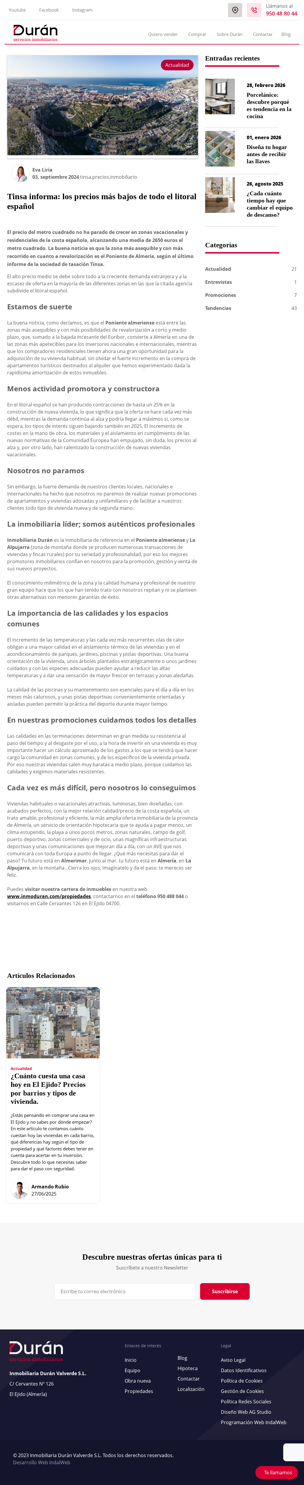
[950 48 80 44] (254, 10)
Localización (191, 1389)
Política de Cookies (242, 1381)
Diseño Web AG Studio (246, 1412)
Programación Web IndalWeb (253, 1422)
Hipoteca (188, 1368)
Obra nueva (138, 1381)
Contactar (263, 34)
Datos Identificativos (244, 1370)
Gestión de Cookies (242, 1391)
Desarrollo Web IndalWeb (41, 1462)
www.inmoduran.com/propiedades (49, 896)
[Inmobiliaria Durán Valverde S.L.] (35, 33)
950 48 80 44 (281, 13)
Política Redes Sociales (246, 1401)
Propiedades (139, 1391)
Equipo (132, 1370)
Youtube (17, 10)
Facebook (49, 10)
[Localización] (235, 10)
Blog (286, 34)
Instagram (82, 10)
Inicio (131, 1360)
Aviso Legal (233, 1360)
